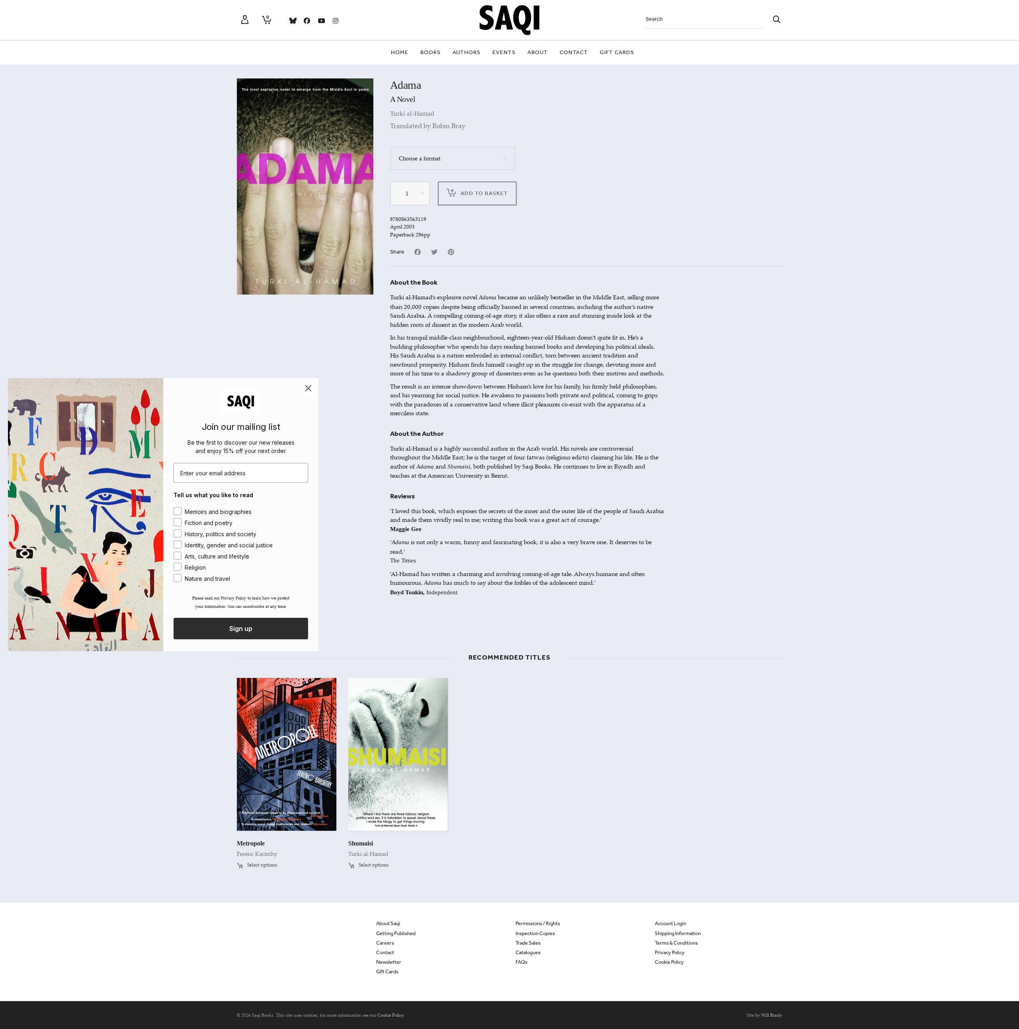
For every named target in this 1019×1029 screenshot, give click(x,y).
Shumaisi (360, 843)
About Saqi (388, 923)
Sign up (240, 629)
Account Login (670, 923)
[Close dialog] (308, 388)
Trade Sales (528, 943)
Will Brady (771, 1015)
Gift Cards (387, 971)
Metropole (251, 843)
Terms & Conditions (676, 943)
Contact (385, 952)
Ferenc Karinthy (257, 853)
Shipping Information (678, 933)
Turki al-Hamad (412, 113)
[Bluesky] (292, 21)
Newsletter (388, 962)
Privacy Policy (670, 952)
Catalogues (528, 952)
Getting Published (396, 933)
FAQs (521, 962)
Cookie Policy (669, 962)
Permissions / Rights (537, 923)
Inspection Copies (535, 933)
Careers (385, 943)
